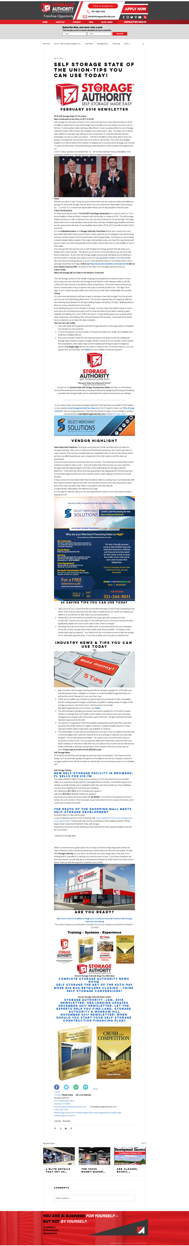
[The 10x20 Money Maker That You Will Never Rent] (94, 1156)
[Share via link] (71, 1128)
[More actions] (133, 58)
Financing (116, 44)
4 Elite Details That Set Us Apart (58, 1170)
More (126, 44)
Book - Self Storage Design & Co (67, 44)
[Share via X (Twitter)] (60, 1128)
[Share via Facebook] (55, 1128)
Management (102, 44)
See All (143, 1143)
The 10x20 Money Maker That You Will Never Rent (92, 1170)
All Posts (46, 44)
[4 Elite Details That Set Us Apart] (59, 1156)
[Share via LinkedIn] (66, 1128)
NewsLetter (66, 1121)
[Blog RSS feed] (145, 17)
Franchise (89, 44)
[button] (62, 22)
